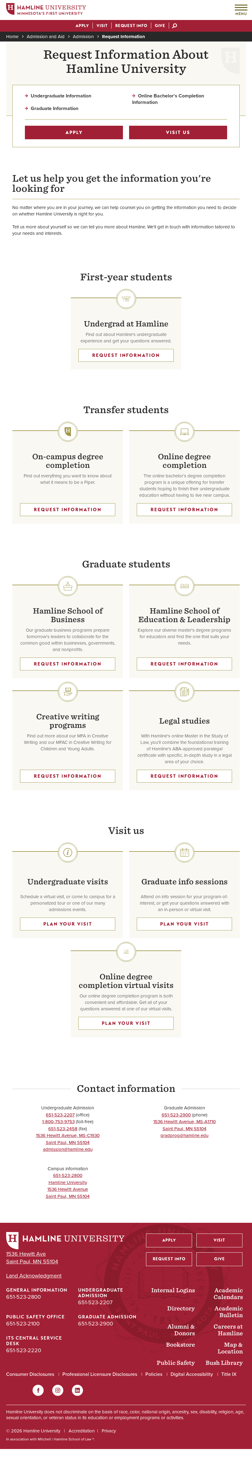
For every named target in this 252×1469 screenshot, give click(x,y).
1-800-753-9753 (58, 1121)
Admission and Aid (46, 36)
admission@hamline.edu (68, 1149)
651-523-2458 (62, 1128)
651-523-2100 (23, 1324)
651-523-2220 (23, 1350)
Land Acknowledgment (33, 1276)
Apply (74, 132)
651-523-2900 (176, 1115)
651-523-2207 (60, 1115)
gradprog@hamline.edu (184, 1135)
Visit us (178, 132)
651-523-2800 (67, 1175)
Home (12, 36)
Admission (83, 36)
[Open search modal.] (174, 26)
